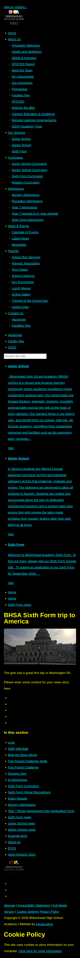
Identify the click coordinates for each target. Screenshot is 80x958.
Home (12, 592)
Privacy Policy (49, 911)
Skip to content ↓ (15, 7)
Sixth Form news (19, 604)
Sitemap (9, 905)
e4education (44, 924)
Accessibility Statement (34, 905)
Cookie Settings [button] (28, 911)
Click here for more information (40, 951)
